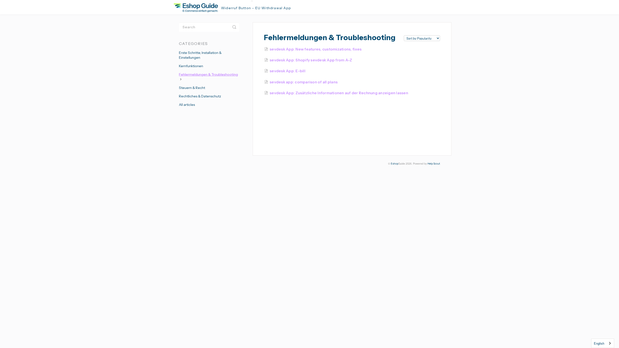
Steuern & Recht (192, 88)
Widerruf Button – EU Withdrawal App (256, 8)
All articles (187, 104)
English (599, 343)
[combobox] (602, 343)
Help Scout (433, 163)
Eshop (394, 163)
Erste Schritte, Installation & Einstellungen (200, 55)
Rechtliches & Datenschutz (200, 96)
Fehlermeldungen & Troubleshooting (208, 74)
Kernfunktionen (191, 66)
